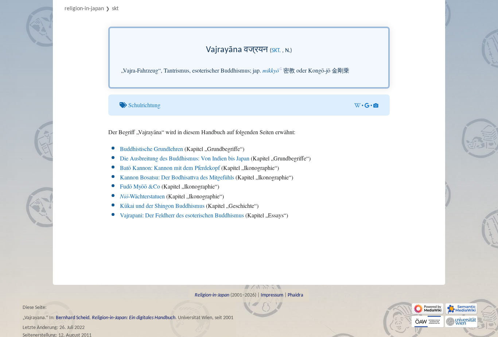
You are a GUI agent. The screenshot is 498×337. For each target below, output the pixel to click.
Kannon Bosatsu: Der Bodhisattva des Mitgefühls (177, 177)
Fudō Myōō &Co (140, 186)
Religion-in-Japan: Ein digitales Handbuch (133, 318)
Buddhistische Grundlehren (151, 149)
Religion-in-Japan (84, 9)
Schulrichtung (144, 105)
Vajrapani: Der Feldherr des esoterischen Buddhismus (182, 215)
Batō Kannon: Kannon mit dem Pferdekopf (170, 168)
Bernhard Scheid (72, 318)
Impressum (272, 295)
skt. (276, 51)
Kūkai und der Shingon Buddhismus (162, 206)
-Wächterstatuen (142, 196)
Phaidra (295, 295)
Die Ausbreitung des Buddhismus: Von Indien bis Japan (184, 158)
